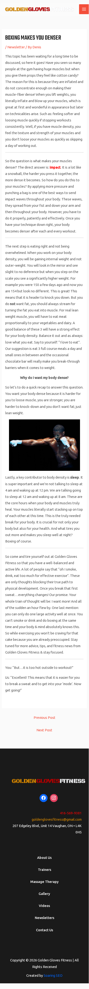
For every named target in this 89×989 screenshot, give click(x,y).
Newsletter (16, 47)
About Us (44, 858)
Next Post (44, 730)
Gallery (44, 894)
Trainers (44, 870)
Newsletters (44, 918)
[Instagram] (54, 798)
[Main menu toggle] (84, 9)
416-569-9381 (71, 813)
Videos (44, 906)
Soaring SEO (53, 975)
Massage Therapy (44, 882)
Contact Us (44, 930)
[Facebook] (43, 798)
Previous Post (44, 718)
